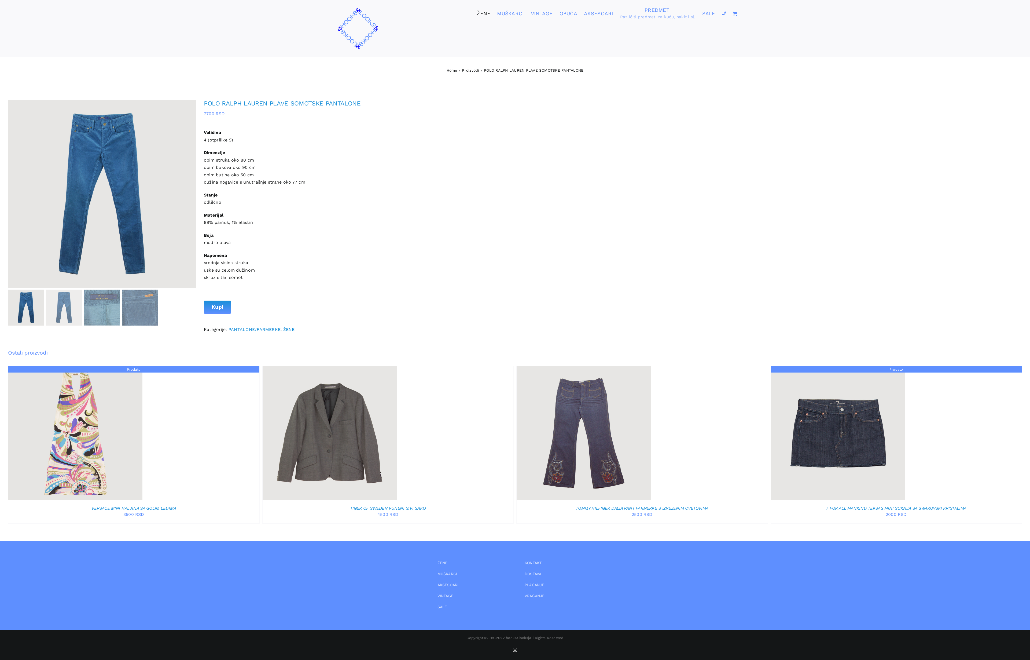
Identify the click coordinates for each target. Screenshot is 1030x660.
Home (452, 70)
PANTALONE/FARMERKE (255, 329)
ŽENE (289, 329)
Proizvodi (470, 70)
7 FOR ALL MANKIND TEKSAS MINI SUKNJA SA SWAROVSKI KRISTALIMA (896, 508)
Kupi (217, 307)
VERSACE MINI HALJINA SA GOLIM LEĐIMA (133, 508)
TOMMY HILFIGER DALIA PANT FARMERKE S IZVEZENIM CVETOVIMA (642, 508)
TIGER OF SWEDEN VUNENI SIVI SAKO (388, 508)
